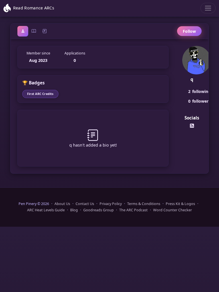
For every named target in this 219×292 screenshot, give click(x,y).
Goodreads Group (98, 210)
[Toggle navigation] (208, 8)
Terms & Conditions (143, 203)
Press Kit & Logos (180, 203)
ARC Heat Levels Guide (46, 210)
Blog (74, 210)
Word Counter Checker (172, 210)
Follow (189, 31)
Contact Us (85, 203)
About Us (62, 203)
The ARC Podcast (133, 210)
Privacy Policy (111, 203)
